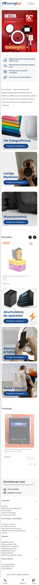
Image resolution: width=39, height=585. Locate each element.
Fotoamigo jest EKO (9, 515)
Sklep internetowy (17, 574)
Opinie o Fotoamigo (9, 513)
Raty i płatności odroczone (11, 528)
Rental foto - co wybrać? (10, 546)
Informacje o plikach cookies (12, 555)
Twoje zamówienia (8, 564)
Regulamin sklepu (8, 542)
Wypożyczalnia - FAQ (9, 544)
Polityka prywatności (9, 549)
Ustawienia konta (8, 566)
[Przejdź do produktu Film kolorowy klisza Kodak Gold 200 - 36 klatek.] (18, 257)
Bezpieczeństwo (7, 553)
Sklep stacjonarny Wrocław (11, 508)
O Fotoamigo (6, 510)
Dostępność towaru (9, 526)
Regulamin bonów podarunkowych (14, 531)
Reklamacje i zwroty (8, 551)
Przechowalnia (7, 569)
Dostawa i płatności (9, 524)
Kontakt (4, 506)
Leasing (4, 533)
